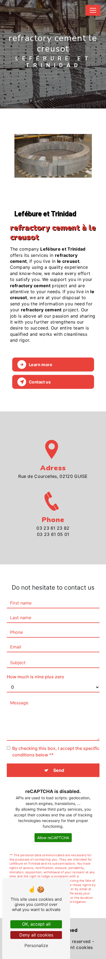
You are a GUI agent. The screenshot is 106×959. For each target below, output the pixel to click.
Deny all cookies (36, 935)
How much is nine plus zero (35, 676)
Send (58, 770)
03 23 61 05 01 (53, 534)
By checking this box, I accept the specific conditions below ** (55, 751)
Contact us (40, 381)
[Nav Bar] (93, 10)
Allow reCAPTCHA (53, 837)
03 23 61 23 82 (52, 528)
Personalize (36, 945)
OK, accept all (36, 924)
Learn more (40, 364)
